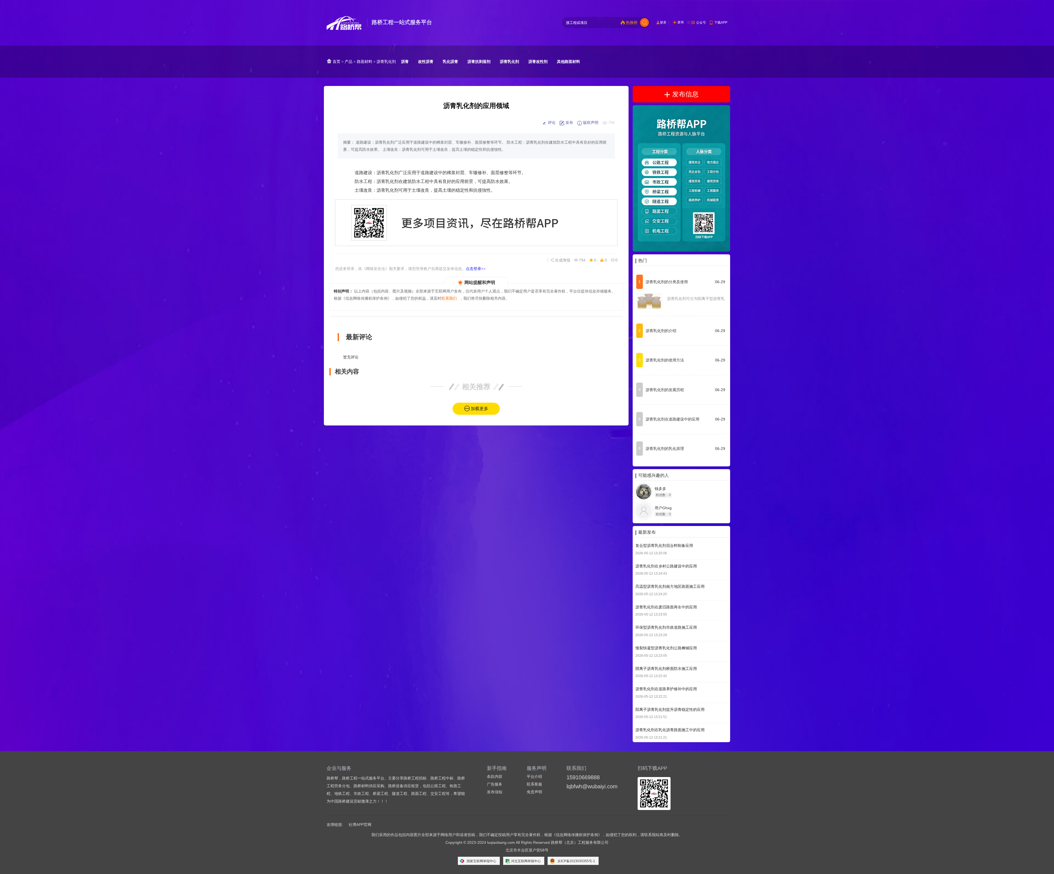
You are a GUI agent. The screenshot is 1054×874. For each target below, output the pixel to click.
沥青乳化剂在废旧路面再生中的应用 (666, 607)
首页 (336, 61)
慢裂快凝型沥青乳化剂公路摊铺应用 (666, 648)
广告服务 (494, 784)
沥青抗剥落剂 (478, 61)
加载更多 (479, 408)
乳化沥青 (450, 61)
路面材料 (364, 61)
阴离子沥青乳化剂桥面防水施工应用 (666, 668)
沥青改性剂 (538, 61)
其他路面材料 (568, 61)
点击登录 (476, 268)
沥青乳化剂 (386, 61)
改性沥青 (425, 61)
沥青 (405, 61)
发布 (680, 22)
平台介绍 (534, 776)
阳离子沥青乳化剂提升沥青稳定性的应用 (670, 709)
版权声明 (590, 122)
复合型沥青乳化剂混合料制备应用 (664, 545)
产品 (348, 61)
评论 (551, 122)
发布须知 (494, 792)
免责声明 (534, 792)
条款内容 (494, 776)
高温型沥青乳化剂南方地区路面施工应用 (670, 586)
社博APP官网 (360, 824)
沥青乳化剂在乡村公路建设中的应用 (666, 566)
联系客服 (534, 784)
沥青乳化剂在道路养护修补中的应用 (666, 689)
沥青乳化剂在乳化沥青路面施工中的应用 (670, 730)
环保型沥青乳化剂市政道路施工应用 (666, 627)
